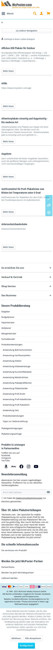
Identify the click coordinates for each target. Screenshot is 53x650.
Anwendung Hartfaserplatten (17, 355)
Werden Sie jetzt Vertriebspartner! (17, 572)
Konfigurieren (26, 645)
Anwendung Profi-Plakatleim (16, 404)
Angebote (6, 153)
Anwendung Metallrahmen (15, 377)
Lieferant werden (9, 578)
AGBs (4, 83)
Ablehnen (16, 638)
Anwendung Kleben (12, 361)
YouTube (5, 460)
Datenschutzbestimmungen (29, 498)
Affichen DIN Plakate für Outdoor (18, 48)
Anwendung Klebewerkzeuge (16, 366)
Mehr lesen (8, 71)
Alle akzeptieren (33, 638)
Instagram (6, 458)
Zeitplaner (6, 328)
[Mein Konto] (41, 13)
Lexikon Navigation (27, 30)
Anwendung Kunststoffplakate (17, 372)
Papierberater (8, 322)
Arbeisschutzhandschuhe (14, 224)
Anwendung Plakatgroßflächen (17, 382)
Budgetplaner (7, 317)
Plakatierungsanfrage (11, 433)
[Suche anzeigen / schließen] (34, 13)
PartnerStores (7, 567)
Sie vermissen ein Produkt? (14, 550)
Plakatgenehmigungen (12, 428)
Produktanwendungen (11, 344)
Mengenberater (8, 333)
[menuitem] (7, 13)
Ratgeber (5, 311)
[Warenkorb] (48, 13)
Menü (10, 13)
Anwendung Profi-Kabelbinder (17, 399)
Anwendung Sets (11, 410)
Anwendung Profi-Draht (14, 393)
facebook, (5, 455)
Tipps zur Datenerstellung (15, 421)
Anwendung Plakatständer (15, 388)
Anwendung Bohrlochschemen (17, 350)
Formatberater (8, 339)
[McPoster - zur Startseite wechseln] (1, 4)
